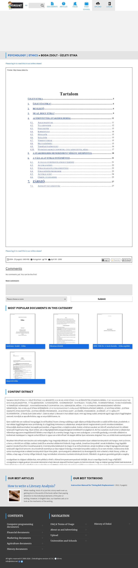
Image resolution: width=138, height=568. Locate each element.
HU (26, 5)
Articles (63, 6)
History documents (17, 549)
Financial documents (18, 532)
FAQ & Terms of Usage (62, 524)
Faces (75, 6)
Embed (127, 260)
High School (86, 8)
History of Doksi (102, 524)
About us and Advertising (64, 529)
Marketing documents (19, 538)
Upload (97, 6)
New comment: (12, 281)
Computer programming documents (20, 525)
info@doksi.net (12, 561)
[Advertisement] (69, 31)
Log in (109, 6)
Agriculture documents (19, 543)
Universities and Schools (64, 540)
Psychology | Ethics (23, 55)
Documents (52, 6)
